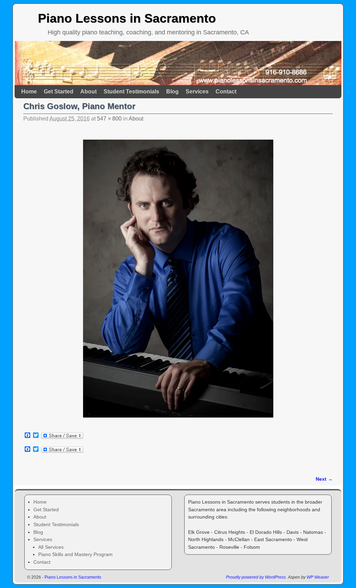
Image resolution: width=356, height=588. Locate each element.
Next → (324, 479)
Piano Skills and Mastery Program (75, 554)
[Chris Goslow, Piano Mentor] (178, 278)
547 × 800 (109, 119)
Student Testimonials (131, 91)
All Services (51, 547)
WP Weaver (318, 577)
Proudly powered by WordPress (256, 577)
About (88, 91)
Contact (226, 91)
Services (197, 91)
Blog (172, 91)
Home (29, 91)
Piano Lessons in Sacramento (127, 18)
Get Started (58, 91)
